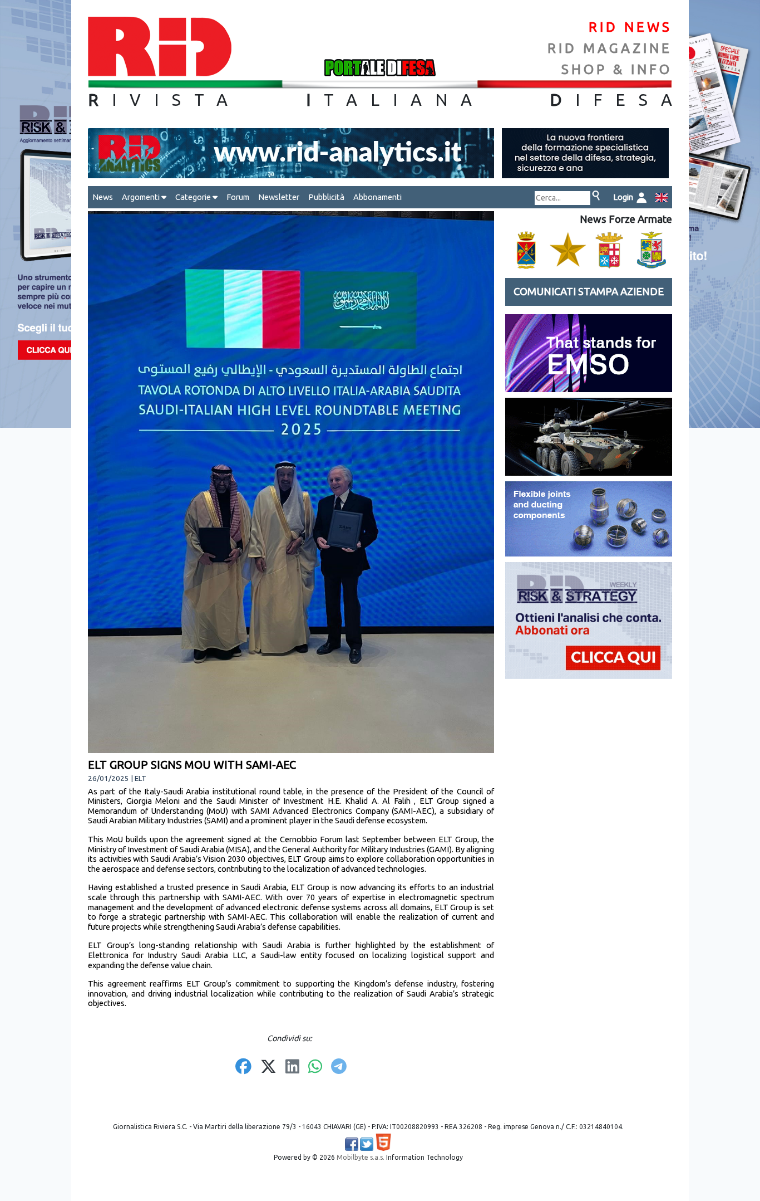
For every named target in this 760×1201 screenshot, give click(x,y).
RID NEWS (630, 27)
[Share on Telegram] (339, 1067)
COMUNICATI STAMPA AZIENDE (589, 291)
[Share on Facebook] (243, 1067)
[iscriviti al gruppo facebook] (351, 1144)
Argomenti (141, 197)
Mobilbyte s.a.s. (360, 1157)
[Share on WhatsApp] (315, 1067)
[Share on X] (268, 1067)
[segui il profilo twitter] (366, 1144)
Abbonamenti (377, 197)
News (102, 197)
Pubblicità (326, 197)
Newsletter (278, 197)
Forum (237, 197)
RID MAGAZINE (609, 48)
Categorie (194, 197)
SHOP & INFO (616, 69)
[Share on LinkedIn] (292, 1067)
